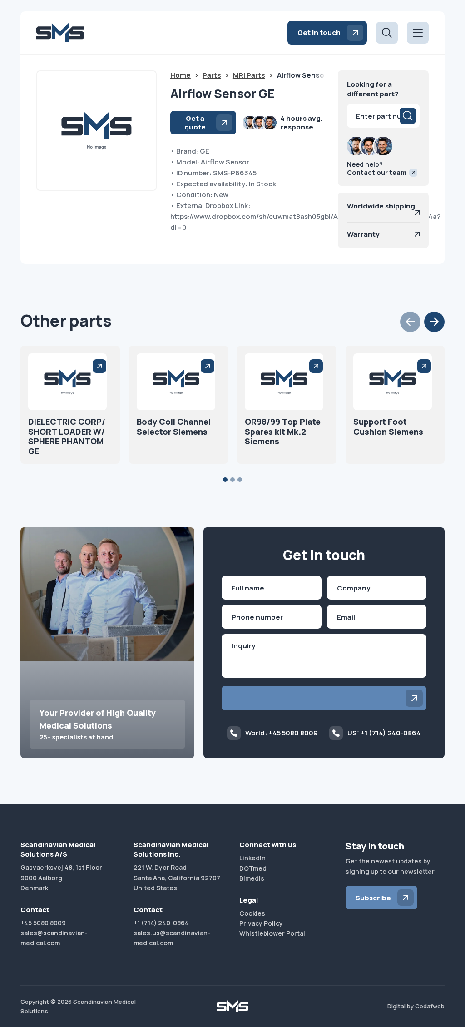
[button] (410, 322)
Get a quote (195, 123)
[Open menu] (418, 33)
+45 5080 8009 (43, 922)
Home (180, 75)
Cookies (252, 913)
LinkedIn (252, 857)
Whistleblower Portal (272, 933)
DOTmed (253, 868)
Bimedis (251, 878)
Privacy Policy (261, 923)
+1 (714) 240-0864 (161, 922)
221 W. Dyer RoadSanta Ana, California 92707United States (177, 877)
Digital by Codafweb (416, 1006)
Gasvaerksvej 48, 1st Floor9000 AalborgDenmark (61, 877)
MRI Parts (249, 75)
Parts (212, 75)
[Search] (408, 116)
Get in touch (319, 32)
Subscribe (373, 898)
